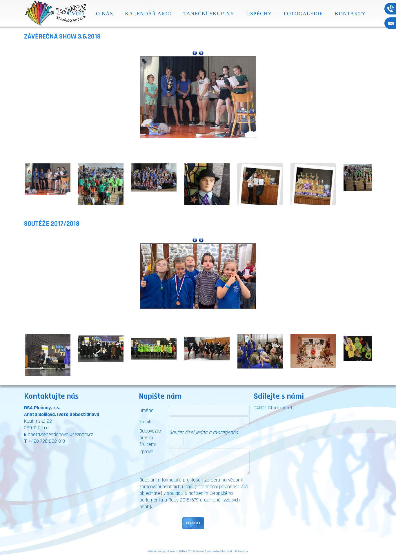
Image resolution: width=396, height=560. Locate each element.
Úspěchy (259, 14)
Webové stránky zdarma (161, 551)
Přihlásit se (241, 551)
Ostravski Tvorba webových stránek (212, 551)
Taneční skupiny (208, 14)
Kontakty (350, 14)
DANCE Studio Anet (273, 407)
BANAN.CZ (185, 551)
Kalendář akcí (148, 14)
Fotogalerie (303, 14)
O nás (104, 14)
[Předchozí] (195, 53)
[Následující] (201, 53)
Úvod (76, 14)
